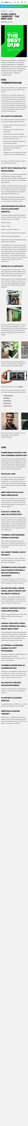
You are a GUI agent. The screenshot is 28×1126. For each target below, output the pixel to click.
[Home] (6, 2)
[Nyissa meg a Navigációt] (25, 2)
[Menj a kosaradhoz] (21, 2)
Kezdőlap (4, 11)
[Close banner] (26, 6)
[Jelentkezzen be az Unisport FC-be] (18, 2)
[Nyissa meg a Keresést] (15, 2)
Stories (10, 11)
